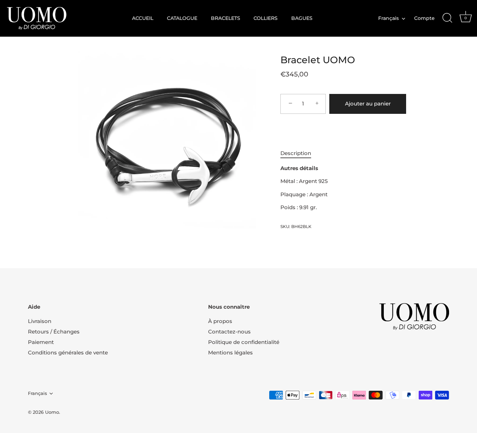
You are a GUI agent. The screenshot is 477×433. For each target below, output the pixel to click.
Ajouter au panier (368, 103)
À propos (220, 321)
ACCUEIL (142, 18)
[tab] (299, 153)
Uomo (52, 412)
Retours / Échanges (54, 331)
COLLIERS (266, 18)
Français (388, 18)
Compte (424, 18)
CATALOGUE (182, 18)
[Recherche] (447, 18)
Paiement (41, 342)
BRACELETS (225, 18)
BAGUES (302, 18)
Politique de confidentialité (243, 342)
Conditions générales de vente (68, 352)
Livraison (39, 321)
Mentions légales (230, 352)
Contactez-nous (229, 331)
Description (295, 153)
